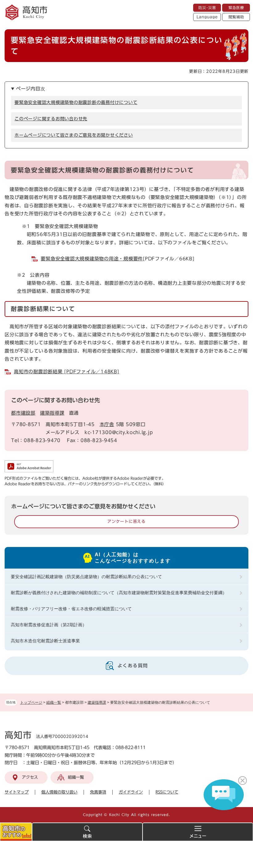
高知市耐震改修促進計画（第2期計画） (49, 624)
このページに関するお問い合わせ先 (51, 119)
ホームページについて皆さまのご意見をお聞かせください (74, 135)
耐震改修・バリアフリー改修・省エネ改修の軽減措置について (71, 608)
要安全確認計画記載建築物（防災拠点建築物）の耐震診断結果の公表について (86, 576)
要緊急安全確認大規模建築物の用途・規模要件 (92, 258)
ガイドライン (131, 792)
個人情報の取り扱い (59, 792)
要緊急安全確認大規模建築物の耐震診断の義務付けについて (76, 102)
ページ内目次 (30, 88)
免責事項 (98, 792)
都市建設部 (23, 413)
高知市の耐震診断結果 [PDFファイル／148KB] (66, 371)
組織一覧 (53, 702)
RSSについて (167, 792)
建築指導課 (97, 702)
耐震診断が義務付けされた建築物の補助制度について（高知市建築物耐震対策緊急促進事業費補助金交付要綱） (119, 592)
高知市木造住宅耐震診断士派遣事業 (45, 640)
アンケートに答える (126, 522)
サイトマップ (17, 792)
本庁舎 (107, 424)
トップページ (31, 702)
